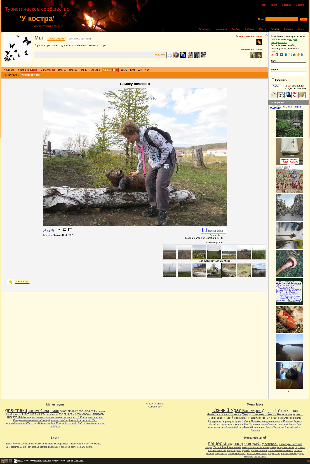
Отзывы (62, 70)
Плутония (300, 447)
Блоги (300, 29)
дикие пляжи (273, 421)
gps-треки (16, 410)
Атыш (245, 447)
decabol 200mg (89, 420)
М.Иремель (287, 421)
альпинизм (263, 447)
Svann (89, 447)
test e (69, 417)
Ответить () (22, 282)
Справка (286, 5)
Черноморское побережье (263, 424)
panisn (9, 443)
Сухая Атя (220, 447)
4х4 (259, 450)
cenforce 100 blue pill (39, 420)
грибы (256, 444)
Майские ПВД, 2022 (63, 235)
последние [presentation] (296, 107)
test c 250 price (80, 417)
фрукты (258, 456)
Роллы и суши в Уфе (42, 460)
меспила (262, 453)
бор (299, 424)
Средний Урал (274, 411)
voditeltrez (96, 443)
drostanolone (75, 420)
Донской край (291, 427)
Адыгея (297, 421)
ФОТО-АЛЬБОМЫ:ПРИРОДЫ (89, 414)
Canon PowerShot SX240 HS (208, 238)
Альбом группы (11, 75)
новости (17, 414)
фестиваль (270, 444)
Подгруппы (47, 70)
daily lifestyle (221, 453)
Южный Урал (227, 410)
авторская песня (285, 447)
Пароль (275, 69)
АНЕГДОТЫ (13, 417)
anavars (93, 423)
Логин (274, 61)
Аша (210, 450)
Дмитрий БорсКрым (50, 447)
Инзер (297, 417)
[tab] (276, 107)
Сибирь (246, 421)
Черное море (286, 414)
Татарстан (278, 427)
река (247, 444)
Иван (65, 443)
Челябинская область (224, 414)
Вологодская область (262, 427)
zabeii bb (65, 447)
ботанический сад (290, 453)
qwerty (16, 443)
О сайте (300, 5)
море (208, 447)
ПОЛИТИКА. (91, 411)
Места (262, 29)
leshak (35, 447)
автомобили (38, 411)
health (290, 450)
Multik (220, 235)
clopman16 (16, 447)
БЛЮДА (63, 411)
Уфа (281, 417)
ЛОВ (60, 414)
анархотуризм (34, 417)
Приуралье (214, 421)
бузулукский (214, 427)
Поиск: (261, 19)
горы (301, 453)
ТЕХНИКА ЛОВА (76, 411)
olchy (73, 447)
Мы (38, 38)
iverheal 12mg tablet (57, 423)
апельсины (252, 453)
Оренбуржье (258, 421)
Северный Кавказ (287, 424)
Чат (147, 70)
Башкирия (251, 410)
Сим (246, 424)
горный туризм (249, 450)
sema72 (81, 447)
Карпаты (53, 414)
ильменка (253, 447)
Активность (205, 29)
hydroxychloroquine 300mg (19, 423)
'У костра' (37, 18)
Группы (275, 29)
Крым (238, 421)
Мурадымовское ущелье (230, 424)
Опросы (73, 70)
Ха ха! (45, 414)
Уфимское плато (245, 417)
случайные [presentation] (275, 107)
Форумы (288, 29)
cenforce (24, 420)
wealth (283, 450)
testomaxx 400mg (59, 420)
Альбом (236, 29)
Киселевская (219, 450)
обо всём (84, 423)
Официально (155, 406)
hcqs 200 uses (40, 423)
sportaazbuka (27, 443)
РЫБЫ (38, 414)
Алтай (9, 414)
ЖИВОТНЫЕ (28, 414)
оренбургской (228, 427)
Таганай (227, 417)
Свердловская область (259, 414)
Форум (124, 70)
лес (264, 456)
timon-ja (58, 443)
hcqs (57, 426)
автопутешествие (290, 444)
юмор (54, 411)
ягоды (271, 453)
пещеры (217, 443)
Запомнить (281, 80)
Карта (274, 5)
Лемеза (237, 447)
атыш (277, 453)
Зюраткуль (228, 421)
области (239, 427)
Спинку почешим (31, 75)
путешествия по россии (54, 417)
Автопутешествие (270, 450)
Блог (132, 70)
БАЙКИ (23, 417)
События (249, 29)
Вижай (247, 427)
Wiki (264, 5)
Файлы (83, 70)
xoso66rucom (76, 443)
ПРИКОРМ (69, 414)
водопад (234, 443)
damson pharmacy (237, 453)
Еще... (289, 391)
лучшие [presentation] (286, 107)
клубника (248, 456)
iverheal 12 (73, 423)
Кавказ (101, 411)
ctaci (8, 447)
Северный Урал (266, 417)
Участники (221, 29)
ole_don (27, 447)
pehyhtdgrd (47, 443)
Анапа (288, 417)
